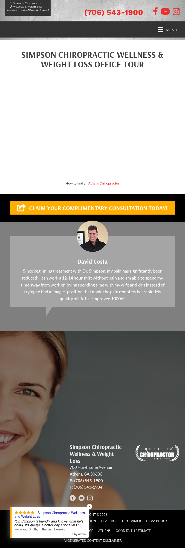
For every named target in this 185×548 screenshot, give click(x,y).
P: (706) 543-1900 (86, 480)
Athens (104, 531)
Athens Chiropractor (103, 183)
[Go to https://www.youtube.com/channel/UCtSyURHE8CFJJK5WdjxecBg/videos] (81, 499)
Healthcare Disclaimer (121, 521)
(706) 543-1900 (113, 12)
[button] (92, 208)
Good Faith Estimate (133, 531)
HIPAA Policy (156, 521)
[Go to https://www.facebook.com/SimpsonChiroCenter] (73, 499)
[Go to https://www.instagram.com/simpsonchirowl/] (90, 498)
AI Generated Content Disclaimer (93, 540)
